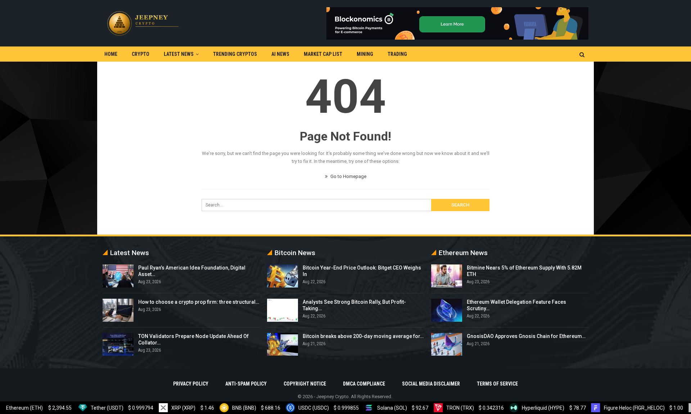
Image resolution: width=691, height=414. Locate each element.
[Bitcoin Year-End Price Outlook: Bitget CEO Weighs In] (282, 276)
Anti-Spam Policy (246, 384)
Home (110, 54)
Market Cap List (323, 54)
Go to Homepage (347, 176)
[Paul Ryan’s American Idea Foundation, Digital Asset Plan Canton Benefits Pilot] (118, 276)
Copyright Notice (305, 384)
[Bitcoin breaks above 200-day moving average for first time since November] (282, 344)
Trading (397, 54)
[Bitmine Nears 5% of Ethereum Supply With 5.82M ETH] (446, 276)
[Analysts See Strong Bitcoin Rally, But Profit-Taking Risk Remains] (282, 310)
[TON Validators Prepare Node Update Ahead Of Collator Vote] (118, 344)
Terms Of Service (497, 384)
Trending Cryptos (235, 54)
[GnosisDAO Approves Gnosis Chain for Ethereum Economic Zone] (446, 344)
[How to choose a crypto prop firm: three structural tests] (118, 310)
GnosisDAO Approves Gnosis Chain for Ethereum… (526, 336)
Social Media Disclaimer (431, 384)
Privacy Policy (190, 384)
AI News (280, 54)
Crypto (140, 54)
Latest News (179, 54)
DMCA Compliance (364, 384)
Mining (365, 54)
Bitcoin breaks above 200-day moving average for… (363, 336)
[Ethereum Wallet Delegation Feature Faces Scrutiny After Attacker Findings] (446, 310)
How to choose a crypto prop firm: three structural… (198, 302)
